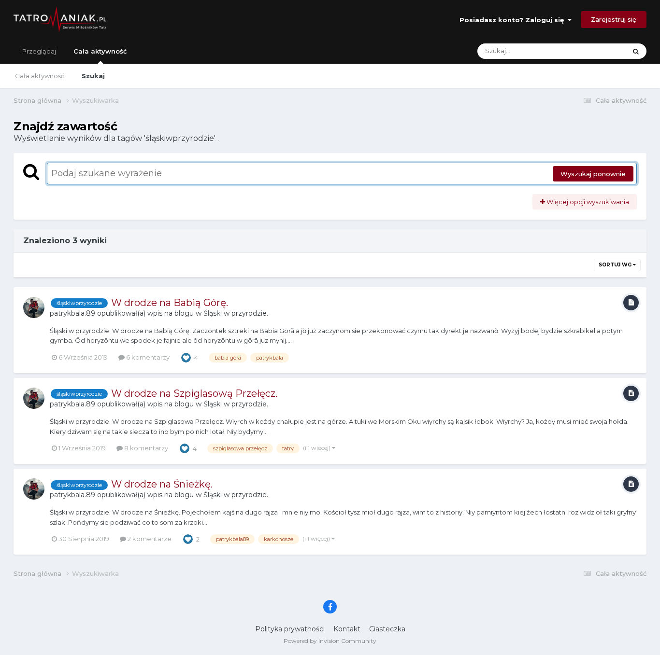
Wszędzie (599, 51)
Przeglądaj (39, 51)
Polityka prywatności (290, 629)
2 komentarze (149, 539)
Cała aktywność (100, 51)
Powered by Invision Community (330, 640)
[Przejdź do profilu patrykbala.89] (33, 307)
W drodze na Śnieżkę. (162, 484)
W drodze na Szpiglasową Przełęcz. (194, 393)
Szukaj (93, 76)
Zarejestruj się (613, 19)
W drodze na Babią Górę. (169, 302)
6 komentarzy (147, 357)
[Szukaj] (635, 51)
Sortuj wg (616, 265)
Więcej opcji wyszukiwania (587, 202)
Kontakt (346, 629)
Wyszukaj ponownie (593, 174)
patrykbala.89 (72, 313)
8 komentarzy (145, 448)
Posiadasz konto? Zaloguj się (513, 20)
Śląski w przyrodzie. (235, 313)
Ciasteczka (387, 629)
